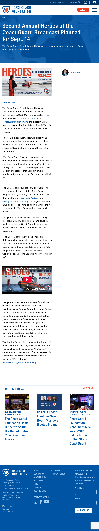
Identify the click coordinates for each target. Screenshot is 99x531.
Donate (83, 10)
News (4, 17)
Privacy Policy (58, 473)
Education (39, 473)
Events (37, 487)
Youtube (35, 118)
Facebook (24, 118)
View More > (88, 388)
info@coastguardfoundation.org (15, 488)
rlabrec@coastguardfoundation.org (19, 362)
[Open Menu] (94, 10)
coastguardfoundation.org (15, 121)
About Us (55, 470)
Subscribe (83, 510)
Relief (37, 470)
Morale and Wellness (40, 479)
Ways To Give (40, 490)
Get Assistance (57, 2)
